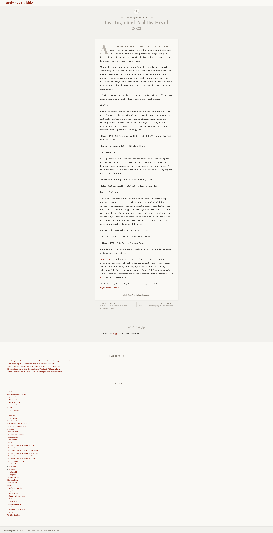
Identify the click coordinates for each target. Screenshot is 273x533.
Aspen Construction (13, 397)
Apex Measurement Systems (16, 394)
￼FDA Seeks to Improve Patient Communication (113, 306)
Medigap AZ (13, 464)
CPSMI (9, 407)
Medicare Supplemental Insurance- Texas (21, 458)
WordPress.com (52, 531)
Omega (9, 485)
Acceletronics (11, 389)
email (103, 277)
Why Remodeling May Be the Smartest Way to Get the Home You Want (30, 364)
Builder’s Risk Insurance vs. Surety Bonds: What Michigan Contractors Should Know (35, 372)
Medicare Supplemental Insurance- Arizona (22, 448)
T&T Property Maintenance (16, 509)
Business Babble (18, 2)
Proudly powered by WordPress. (17, 531)
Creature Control (13, 410)
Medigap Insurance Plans (15, 461)
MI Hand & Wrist (13, 477)
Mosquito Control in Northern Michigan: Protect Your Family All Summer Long (33, 369)
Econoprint (11, 415)
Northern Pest (12, 483)
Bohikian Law (12, 399)
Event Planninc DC (13, 418)
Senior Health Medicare (15, 504)
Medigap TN (13, 472)
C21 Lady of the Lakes (14, 402)
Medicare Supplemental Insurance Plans (20, 445)
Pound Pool (105, 259)
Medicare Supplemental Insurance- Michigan (22, 450)
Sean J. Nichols (12, 501)
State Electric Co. (13, 507)
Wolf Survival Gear (13, 515)
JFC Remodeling (12, 437)
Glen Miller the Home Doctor (17, 423)
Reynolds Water (12, 493)
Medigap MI (13, 466)
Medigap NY (13, 469)
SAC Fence (11, 499)
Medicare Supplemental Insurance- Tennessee (22, 456)
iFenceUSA (11, 429)
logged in (117, 334)
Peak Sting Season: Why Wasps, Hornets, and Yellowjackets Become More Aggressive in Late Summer (41, 361)
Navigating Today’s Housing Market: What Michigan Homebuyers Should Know (33, 366)
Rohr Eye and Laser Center (16, 496)
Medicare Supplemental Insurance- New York (22, 453)
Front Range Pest (13, 421)
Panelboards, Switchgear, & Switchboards (155, 305)
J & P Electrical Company (15, 434)
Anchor (9, 391)
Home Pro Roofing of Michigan (17, 426)
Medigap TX (13, 475)
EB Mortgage (11, 413)
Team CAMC (11, 512)
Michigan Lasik (12, 480)
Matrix (9, 442)
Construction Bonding (14, 405)
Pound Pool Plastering (140, 295)
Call (168, 274)
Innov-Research (12, 432)
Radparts (10, 491)
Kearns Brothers (12, 440)
